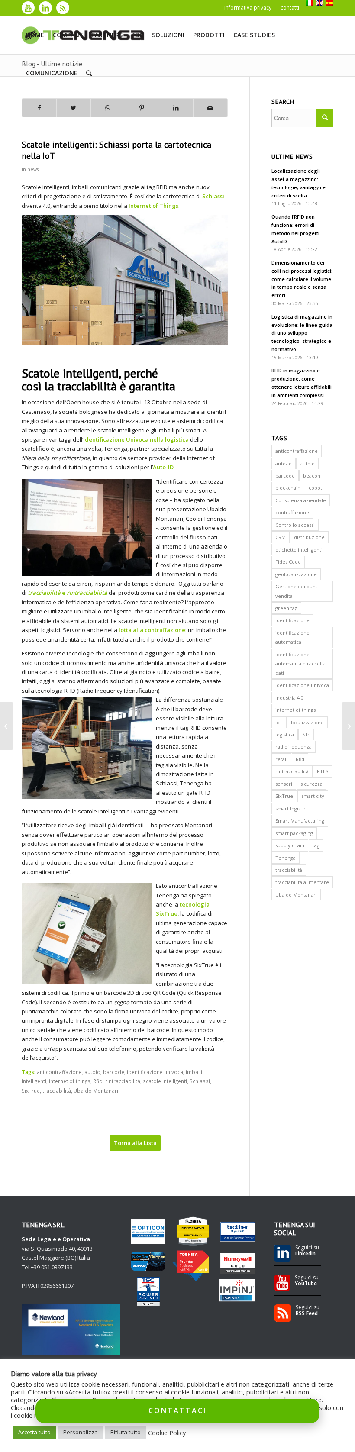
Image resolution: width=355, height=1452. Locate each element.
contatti (290, 7)
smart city (312, 796)
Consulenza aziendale (300, 500)
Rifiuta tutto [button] (125, 1432)
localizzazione (307, 722)
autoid (92, 1071)
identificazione (292, 620)
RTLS (322, 771)
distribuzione (309, 537)
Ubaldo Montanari (96, 1090)
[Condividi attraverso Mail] (210, 108)
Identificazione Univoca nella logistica (136, 439)
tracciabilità (56, 1090)
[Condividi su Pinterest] (142, 108)
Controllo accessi (295, 525)
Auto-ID (163, 467)
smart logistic (290, 808)
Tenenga (285, 858)
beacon (311, 475)
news (33, 169)
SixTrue (31, 1090)
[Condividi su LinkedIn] (176, 108)
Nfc (306, 734)
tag (316, 845)
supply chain (289, 845)
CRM (280, 537)
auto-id (283, 463)
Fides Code (288, 561)
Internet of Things (153, 206)
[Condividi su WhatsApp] (108, 108)
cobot (315, 487)
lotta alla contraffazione (152, 630)
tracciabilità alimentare (302, 882)
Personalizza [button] (80, 1432)
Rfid (98, 1081)
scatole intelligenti (165, 1081)
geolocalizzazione (296, 574)
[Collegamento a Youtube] (28, 7)
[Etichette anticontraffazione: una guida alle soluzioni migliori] (6, 726)
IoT (279, 722)
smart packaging (294, 833)
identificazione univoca (155, 1071)
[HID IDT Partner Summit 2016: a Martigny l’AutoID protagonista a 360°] (348, 726)
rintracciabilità (122, 1081)
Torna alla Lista (135, 1143)
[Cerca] (89, 73)
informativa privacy (247, 7)
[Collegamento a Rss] (62, 7)
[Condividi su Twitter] (73, 108)
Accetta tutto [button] (34, 1432)
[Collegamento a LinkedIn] (45, 7)
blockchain (287, 487)
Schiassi (213, 196)
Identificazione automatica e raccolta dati (300, 663)
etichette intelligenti (299, 549)
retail (281, 759)
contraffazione (292, 512)
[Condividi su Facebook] (39, 108)
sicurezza (311, 784)
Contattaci (177, 1410)
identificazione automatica (292, 637)
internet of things (69, 1081)
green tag (286, 608)
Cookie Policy (167, 1432)
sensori (283, 784)
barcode (113, 1071)
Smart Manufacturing (299, 820)
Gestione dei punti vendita (297, 591)
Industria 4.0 (289, 697)
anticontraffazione (59, 1071)
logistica (284, 734)
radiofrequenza (293, 746)
